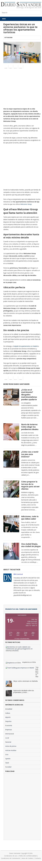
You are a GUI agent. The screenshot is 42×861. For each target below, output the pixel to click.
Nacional (8, 742)
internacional (9, 734)
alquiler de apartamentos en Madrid (26, 346)
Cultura (7, 713)
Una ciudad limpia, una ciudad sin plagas (31, 545)
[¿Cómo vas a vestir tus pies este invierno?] (11, 459)
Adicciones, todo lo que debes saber (30, 517)
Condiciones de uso (10, 856)
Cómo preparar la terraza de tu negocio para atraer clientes (30, 485)
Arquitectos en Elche (29, 662)
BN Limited (18, 574)
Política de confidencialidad (28, 856)
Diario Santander (14, 853)
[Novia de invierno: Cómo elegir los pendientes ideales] (11, 431)
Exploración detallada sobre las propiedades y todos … (23, 691)
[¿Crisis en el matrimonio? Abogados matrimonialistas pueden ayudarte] (11, 397)
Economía (8, 725)
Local (7, 738)
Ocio (6, 754)
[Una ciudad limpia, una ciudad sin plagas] (11, 551)
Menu (4, 19)
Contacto (38, 858)
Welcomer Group (26, 204)
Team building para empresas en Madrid (36, 672)
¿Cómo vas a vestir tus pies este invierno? (30, 454)
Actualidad (8, 37)
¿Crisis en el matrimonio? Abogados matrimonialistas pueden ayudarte (29, 394)
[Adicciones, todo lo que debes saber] (11, 523)
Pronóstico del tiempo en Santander (21, 609)
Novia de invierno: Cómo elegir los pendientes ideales (29, 426)
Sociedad (8, 767)
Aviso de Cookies (27, 858)
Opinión (7, 759)
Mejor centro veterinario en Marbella (25, 681)
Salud (7, 763)
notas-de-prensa (10, 746)
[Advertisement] (21, 92)
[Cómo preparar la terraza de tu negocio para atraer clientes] (11, 489)
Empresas (8, 730)
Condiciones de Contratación (10, 858)
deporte (7, 717)
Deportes (8, 721)
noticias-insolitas (10, 750)
